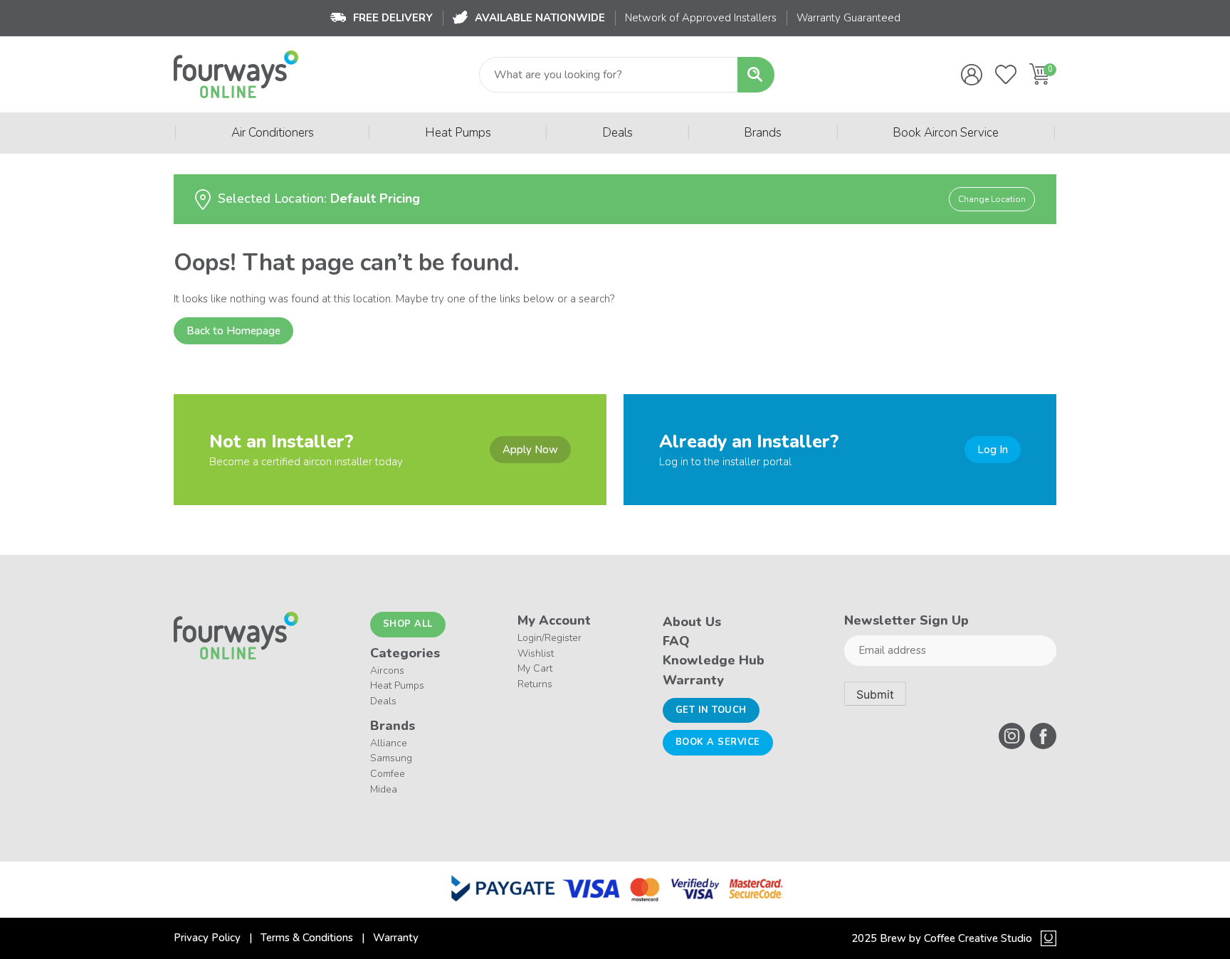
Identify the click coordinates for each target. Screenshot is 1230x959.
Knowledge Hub (713, 660)
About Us (692, 621)
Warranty (693, 680)
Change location (992, 199)
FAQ (676, 641)
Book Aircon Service (946, 132)
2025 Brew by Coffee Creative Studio (941, 938)
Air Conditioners (272, 132)
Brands (763, 132)
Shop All (408, 624)
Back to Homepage (233, 331)
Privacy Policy (207, 938)
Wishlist (535, 653)
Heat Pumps (458, 132)
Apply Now (530, 450)
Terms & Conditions (307, 938)
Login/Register (549, 638)
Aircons (387, 670)
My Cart (534, 668)
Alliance (388, 743)
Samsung (391, 758)
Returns (534, 684)
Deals (617, 132)
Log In (992, 450)
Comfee (387, 773)
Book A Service (718, 742)
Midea (383, 789)
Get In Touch (711, 710)
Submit (875, 694)
